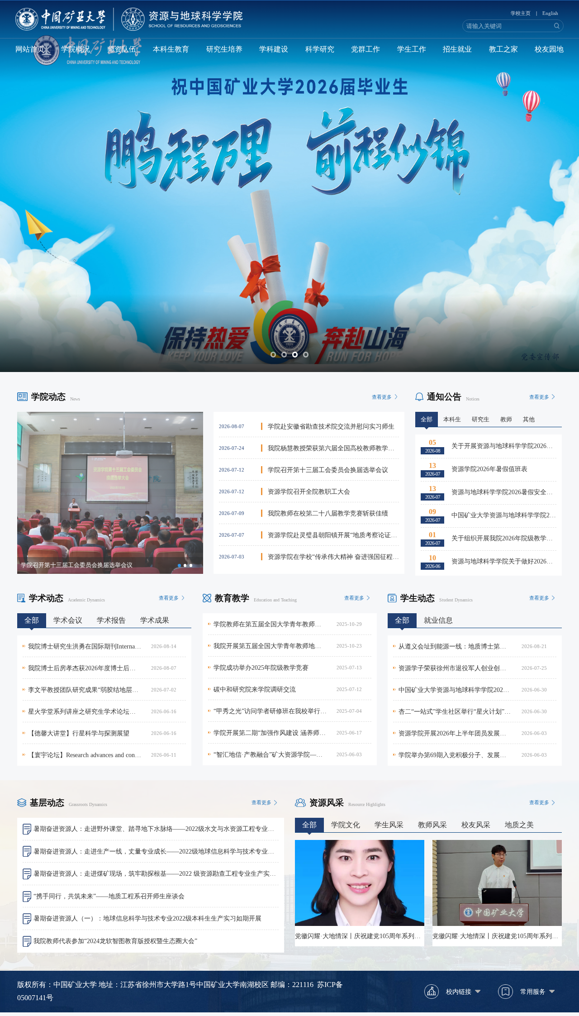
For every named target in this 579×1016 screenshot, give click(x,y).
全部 (426, 419)
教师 (506, 419)
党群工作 (365, 49)
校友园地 (549, 49)
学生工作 (411, 49)
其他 (529, 419)
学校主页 (521, 13)
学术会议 (67, 620)
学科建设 (273, 49)
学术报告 (111, 620)
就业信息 (438, 620)
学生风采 (389, 825)
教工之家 (503, 49)
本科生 (452, 419)
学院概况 (75, 49)
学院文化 (345, 825)
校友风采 (475, 825)
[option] (110, 493)
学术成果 (154, 620)
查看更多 (382, 397)
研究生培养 (224, 49)
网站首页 (29, 49)
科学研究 (319, 49)
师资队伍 (121, 49)
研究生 (480, 419)
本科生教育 (171, 49)
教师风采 (432, 825)
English (550, 13)
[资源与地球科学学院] (129, 19)
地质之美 (519, 825)
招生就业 (457, 49)
